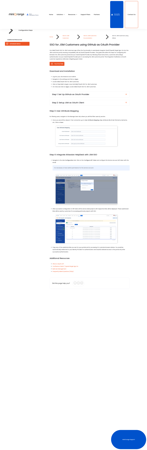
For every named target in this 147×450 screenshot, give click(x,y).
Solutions (60, 14)
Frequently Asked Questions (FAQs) (63, 271)
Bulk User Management (59, 269)
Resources (71, 14)
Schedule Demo (14, 44)
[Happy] (75, 283)
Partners (97, 14)
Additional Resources (14, 40)
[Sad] (81, 283)
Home (51, 14)
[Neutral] (78, 283)
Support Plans (85, 14)
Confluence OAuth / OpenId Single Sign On (65, 266)
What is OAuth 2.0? (58, 264)
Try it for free (58, 64)
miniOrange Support (128, 439)
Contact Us (132, 15)
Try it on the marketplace (117, 14)
